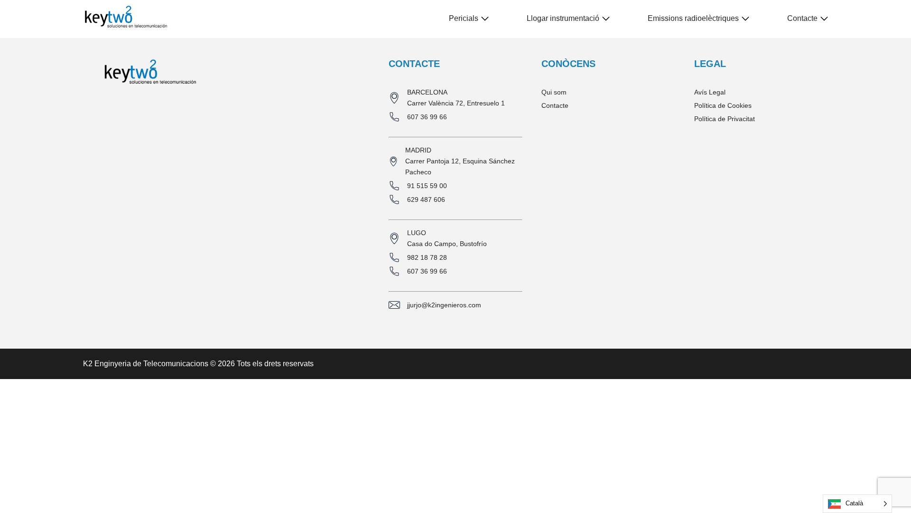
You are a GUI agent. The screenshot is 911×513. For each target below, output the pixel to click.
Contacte (802, 18)
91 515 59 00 (427, 186)
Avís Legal (709, 92)
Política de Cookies (723, 105)
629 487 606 (426, 199)
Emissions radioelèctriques (693, 18)
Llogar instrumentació (563, 18)
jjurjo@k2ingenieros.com (444, 305)
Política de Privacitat (724, 119)
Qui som (554, 92)
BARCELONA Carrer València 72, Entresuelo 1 (456, 97)
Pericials (463, 18)
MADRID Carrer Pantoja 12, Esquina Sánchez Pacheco (460, 161)
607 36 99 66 (427, 117)
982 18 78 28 (427, 257)
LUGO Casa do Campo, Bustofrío (447, 238)
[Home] (125, 18)
